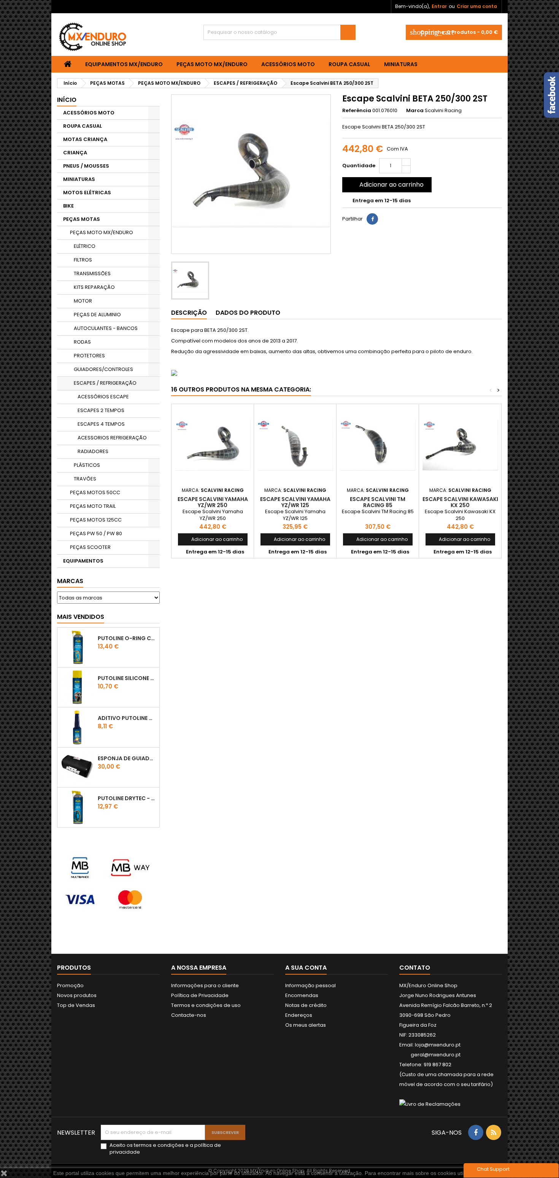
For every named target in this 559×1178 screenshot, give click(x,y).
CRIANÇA (75, 152)
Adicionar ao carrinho (386, 184)
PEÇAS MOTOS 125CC (96, 519)
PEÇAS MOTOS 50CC (95, 492)
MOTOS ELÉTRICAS (87, 192)
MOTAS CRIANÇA (85, 139)
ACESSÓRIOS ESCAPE (103, 396)
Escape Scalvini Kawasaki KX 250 (460, 502)
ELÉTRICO (84, 246)
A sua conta (306, 967)
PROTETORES (89, 355)
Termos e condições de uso (206, 1005)
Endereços (298, 1015)
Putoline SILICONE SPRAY (127, 678)
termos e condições (159, 1145)
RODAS (82, 342)
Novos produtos (77, 995)
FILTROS (83, 259)
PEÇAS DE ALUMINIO (97, 314)
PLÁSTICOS (87, 465)
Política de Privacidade (200, 995)
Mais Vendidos (80, 616)
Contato (414, 967)
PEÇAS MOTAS (81, 219)
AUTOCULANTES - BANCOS (106, 328)
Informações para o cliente (205, 985)
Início (66, 99)
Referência (356, 110)
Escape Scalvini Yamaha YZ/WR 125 (295, 502)
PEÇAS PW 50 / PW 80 (96, 533)
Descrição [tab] (189, 312)
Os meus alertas (305, 1025)
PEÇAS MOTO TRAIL (93, 506)
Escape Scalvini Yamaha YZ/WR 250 (213, 502)
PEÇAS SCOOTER (90, 547)
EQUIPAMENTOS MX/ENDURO (124, 64)
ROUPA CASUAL (349, 64)
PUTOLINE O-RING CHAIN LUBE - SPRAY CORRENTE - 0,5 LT (127, 638)
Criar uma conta (477, 6)
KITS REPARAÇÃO (94, 287)
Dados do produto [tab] (248, 312)
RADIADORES (93, 451)
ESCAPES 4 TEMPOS (101, 424)
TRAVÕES (85, 478)
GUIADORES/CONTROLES (103, 369)
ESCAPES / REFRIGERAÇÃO (105, 383)
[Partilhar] (372, 219)
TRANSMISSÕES (92, 273)
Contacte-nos (188, 1015)
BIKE (68, 205)
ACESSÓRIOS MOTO (288, 64)
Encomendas (301, 995)
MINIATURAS (401, 64)
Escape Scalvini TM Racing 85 (377, 502)
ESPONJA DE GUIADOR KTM (127, 758)
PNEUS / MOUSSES (86, 166)
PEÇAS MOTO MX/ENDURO (212, 64)
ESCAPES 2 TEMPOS (101, 410)
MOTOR (83, 300)
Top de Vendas (76, 1005)
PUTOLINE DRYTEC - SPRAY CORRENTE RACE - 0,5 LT (127, 798)
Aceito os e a (165, 1149)
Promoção (70, 985)
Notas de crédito (306, 1005)
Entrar (439, 6)
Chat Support (493, 1169)
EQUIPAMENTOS (83, 560)
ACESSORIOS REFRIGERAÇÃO (112, 437)
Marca (415, 110)
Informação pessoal (310, 985)
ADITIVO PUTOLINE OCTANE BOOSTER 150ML (127, 718)
